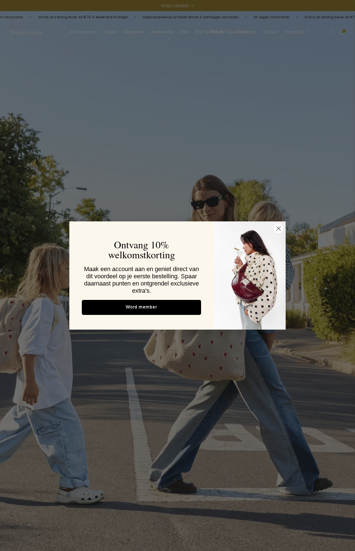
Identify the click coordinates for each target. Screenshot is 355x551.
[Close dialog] (278, 228)
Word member (141, 307)
